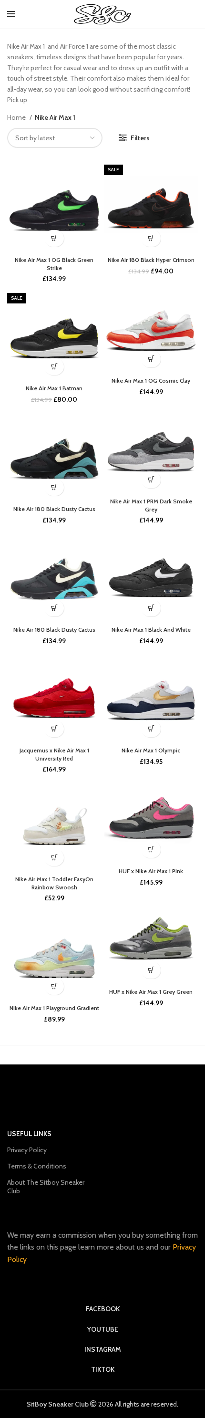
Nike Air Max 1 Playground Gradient (54, 1007)
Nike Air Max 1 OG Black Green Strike (54, 263)
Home (17, 117)
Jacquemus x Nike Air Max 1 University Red (54, 754)
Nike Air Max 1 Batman (54, 388)
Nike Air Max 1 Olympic (151, 750)
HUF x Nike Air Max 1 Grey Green (151, 991)
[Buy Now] (54, 238)
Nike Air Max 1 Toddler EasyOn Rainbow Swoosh (54, 883)
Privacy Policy (27, 1150)
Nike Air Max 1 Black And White (151, 629)
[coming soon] (151, 849)
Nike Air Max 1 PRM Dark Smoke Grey (151, 505)
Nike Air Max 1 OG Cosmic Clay (151, 380)
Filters (140, 138)
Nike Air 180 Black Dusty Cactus (54, 508)
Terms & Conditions (36, 1166)
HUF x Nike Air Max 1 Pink (151, 871)
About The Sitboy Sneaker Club (45, 1186)
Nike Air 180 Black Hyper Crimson (151, 259)
